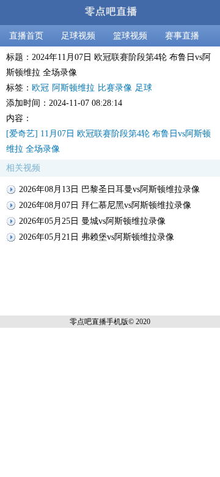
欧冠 (40, 87)
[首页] (110, 12)
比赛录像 (115, 87)
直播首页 (26, 35)
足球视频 (78, 35)
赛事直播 (182, 35)
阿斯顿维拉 (73, 87)
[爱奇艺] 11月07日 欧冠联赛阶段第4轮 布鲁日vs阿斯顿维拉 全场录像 (108, 141)
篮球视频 (130, 35)
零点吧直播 (88, 321)
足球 (143, 87)
